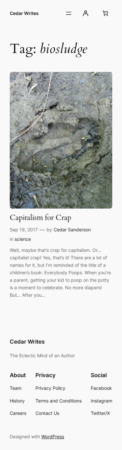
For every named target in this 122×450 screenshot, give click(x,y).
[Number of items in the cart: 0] (105, 13)
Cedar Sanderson (72, 229)
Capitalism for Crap (40, 217)
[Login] (85, 13)
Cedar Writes (24, 13)
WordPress (52, 436)
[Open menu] (69, 13)
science (23, 239)
